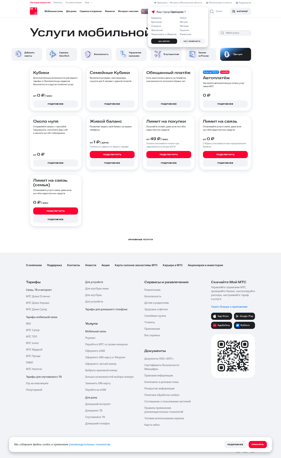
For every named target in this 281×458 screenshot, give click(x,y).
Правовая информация (158, 376)
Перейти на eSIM (95, 390)
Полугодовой (34, 390)
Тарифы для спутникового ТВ (44, 377)
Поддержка (54, 265)
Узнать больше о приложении (229, 307)
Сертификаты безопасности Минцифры (161, 367)
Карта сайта (152, 425)
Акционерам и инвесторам (205, 265)
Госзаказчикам (74, 2)
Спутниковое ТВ (95, 417)
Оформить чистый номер (100, 364)
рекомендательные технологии (89, 444)
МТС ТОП (31, 337)
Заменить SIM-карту (98, 383)
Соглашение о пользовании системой (167, 402)
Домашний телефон (97, 424)
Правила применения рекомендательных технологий (163, 410)
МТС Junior (32, 343)
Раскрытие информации (159, 389)
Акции (105, 265)
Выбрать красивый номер (101, 370)
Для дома (91, 398)
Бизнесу (58, 2)
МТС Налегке (34, 369)
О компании (34, 265)
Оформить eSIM (95, 351)
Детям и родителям (156, 303)
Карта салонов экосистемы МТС (136, 265)
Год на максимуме (37, 383)
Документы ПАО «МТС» (159, 359)
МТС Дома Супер (36, 309)
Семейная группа (155, 316)
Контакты (73, 265)
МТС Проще (33, 356)
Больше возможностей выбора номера (109, 377)
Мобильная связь (95, 331)
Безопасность (152, 296)
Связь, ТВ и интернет (39, 290)
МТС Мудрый (34, 350)
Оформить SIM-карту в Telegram (105, 357)
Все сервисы (152, 335)
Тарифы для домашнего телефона (106, 309)
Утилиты (149, 322)
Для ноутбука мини (97, 289)
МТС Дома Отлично (38, 296)
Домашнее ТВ (93, 411)
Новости (90, 265)
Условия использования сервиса (164, 418)
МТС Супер (33, 330)
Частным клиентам (40, 2)
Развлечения (152, 290)
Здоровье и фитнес (156, 309)
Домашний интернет (98, 404)
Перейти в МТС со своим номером (106, 344)
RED (28, 324)
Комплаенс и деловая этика (161, 382)
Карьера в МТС (173, 265)
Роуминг (90, 338)
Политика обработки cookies (161, 395)
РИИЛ (29, 363)
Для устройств (94, 282)
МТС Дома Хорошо (37, 303)
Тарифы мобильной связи (41, 317)
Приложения (152, 329)
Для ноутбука (93, 295)
